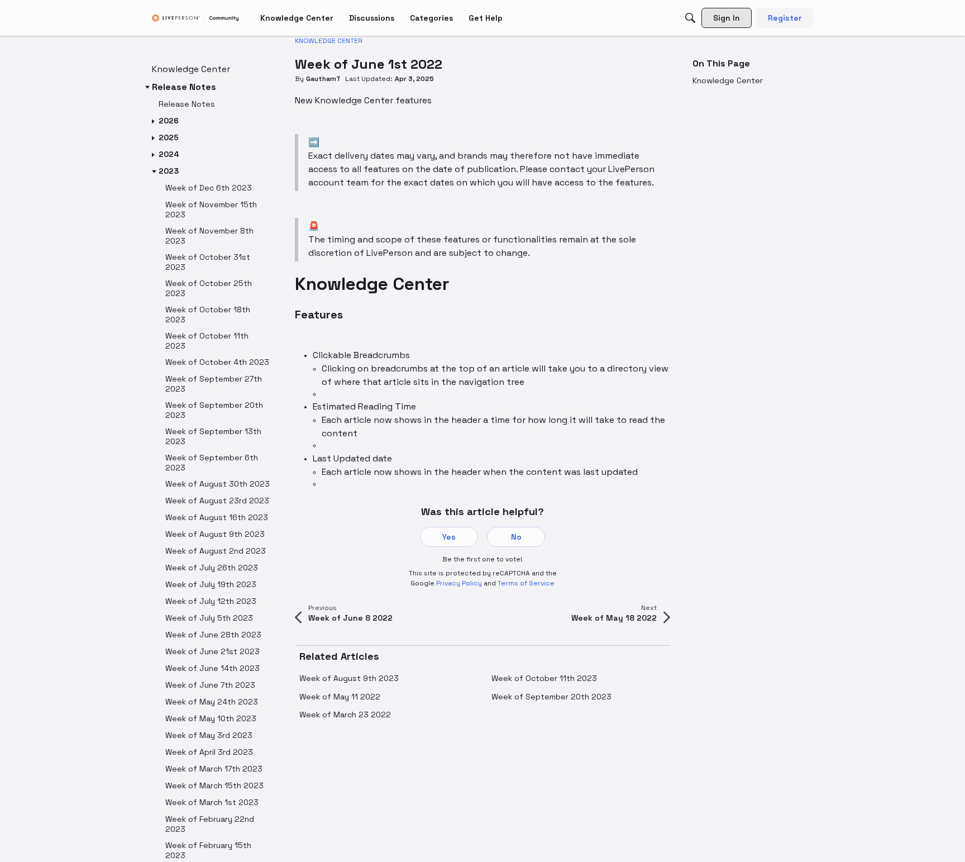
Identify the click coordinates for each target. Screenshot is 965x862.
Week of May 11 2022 (339, 697)
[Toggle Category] (147, 87)
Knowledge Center (727, 80)
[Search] (690, 18)
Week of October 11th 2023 (544, 678)
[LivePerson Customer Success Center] (195, 18)
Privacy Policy (459, 583)
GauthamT (323, 78)
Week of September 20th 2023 (551, 697)
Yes (449, 537)
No (516, 537)
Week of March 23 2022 (345, 714)
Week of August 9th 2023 (349, 678)
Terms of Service (526, 583)
